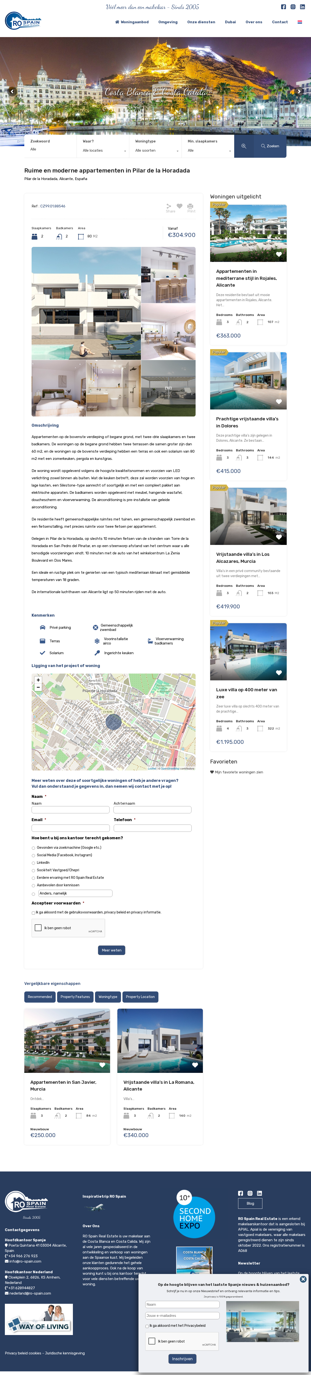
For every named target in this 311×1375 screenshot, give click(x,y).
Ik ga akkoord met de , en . (98, 912)
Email (39, 819)
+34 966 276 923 (23, 1256)
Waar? (88, 141)
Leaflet (152, 768)
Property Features (75, 997)
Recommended (40, 997)
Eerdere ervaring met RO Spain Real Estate (70, 878)
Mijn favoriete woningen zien (238, 772)
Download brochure (196, 1288)
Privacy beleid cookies (23, 1353)
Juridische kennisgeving (65, 1353)
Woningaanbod (135, 22)
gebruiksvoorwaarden (86, 912)
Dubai (230, 22)
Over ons (254, 22)
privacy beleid (115, 912)
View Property (67, 1039)
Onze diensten (201, 22)
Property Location (140, 997)
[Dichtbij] (303, 1279)
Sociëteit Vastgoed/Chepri (58, 870)
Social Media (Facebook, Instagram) (64, 855)
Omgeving (168, 22)
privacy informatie (146, 912)
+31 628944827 (22, 1288)
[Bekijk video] (39, 1335)
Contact (280, 22)
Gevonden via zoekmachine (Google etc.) (69, 848)
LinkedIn (43, 863)
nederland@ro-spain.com (30, 1293)
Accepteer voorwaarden (58, 903)
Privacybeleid (195, 1326)
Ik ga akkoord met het (178, 1326)
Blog (250, 1203)
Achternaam (124, 804)
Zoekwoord (40, 141)
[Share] (169, 206)
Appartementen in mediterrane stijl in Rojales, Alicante (246, 278)
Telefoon (125, 819)
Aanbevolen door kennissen (58, 885)
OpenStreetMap (170, 768)
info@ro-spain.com (25, 1261)
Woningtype (145, 141)
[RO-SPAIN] (23, 27)
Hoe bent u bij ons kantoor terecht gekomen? (77, 838)
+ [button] (38, 680)
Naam (39, 796)
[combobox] (103, 151)
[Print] (190, 206)
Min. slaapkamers (202, 141)
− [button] (38, 687)
